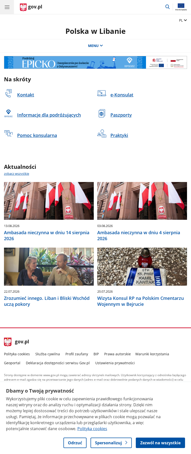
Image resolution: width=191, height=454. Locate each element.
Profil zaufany (76, 354)
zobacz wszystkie (16, 173)
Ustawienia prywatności (115, 363)
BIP (96, 354)
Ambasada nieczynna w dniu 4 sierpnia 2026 (138, 235)
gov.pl (22, 342)
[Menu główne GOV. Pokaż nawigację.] (7, 7)
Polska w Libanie (95, 31)
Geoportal (12, 363)
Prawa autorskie (117, 354)
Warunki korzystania (152, 354)
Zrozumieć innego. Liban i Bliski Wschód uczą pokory (47, 301)
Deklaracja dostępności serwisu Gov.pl (58, 363)
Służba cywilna (47, 354)
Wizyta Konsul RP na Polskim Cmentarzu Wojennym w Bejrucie (140, 301)
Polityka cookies (17, 354)
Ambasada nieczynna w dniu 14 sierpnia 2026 (46, 235)
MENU (93, 45)
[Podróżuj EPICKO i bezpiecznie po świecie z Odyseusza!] (95, 62)
